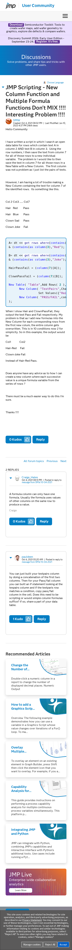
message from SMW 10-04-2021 (37, 482)
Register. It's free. (47, 41)
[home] (9, 5)
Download (16, 24)
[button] (3, 87)
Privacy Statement (32, 920)
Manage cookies (32, 944)
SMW (16, 120)
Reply (40, 439)
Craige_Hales (30, 477)
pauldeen (27, 556)
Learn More (20, 890)
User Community (38, 5)
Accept (63, 944)
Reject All (50, 944)
